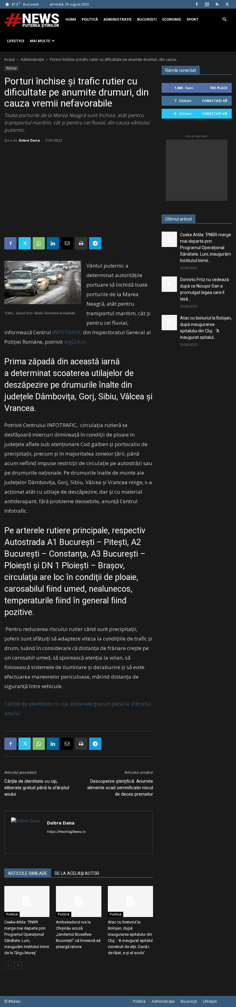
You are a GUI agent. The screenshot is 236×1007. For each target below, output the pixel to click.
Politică (90, 19)
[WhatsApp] (39, 243)
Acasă (9, 59)
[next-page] (18, 965)
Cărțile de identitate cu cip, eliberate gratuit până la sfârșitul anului (36, 787)
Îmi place (218, 87)
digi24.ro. (75, 341)
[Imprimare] (81, 243)
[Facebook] (196, 4)
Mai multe (40, 40)
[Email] (67, 243)
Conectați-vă (214, 100)
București (147, 19)
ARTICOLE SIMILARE (27, 873)
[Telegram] (95, 243)
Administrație (118, 19)
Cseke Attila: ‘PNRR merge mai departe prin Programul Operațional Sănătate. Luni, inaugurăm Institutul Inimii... (205, 247)
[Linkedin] (53, 243)
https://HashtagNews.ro (66, 831)
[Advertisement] (78, 191)
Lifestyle (15, 40)
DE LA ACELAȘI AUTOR (77, 873)
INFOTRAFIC (67, 332)
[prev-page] (8, 965)
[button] (224, 19)
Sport (193, 19)
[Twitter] (227, 4)
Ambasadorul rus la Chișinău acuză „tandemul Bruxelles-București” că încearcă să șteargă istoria (78, 934)
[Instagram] (206, 4)
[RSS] (217, 4)
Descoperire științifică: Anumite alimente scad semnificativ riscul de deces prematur (120, 787)
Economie (171, 19)
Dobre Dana (29, 140)
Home (70, 19)
